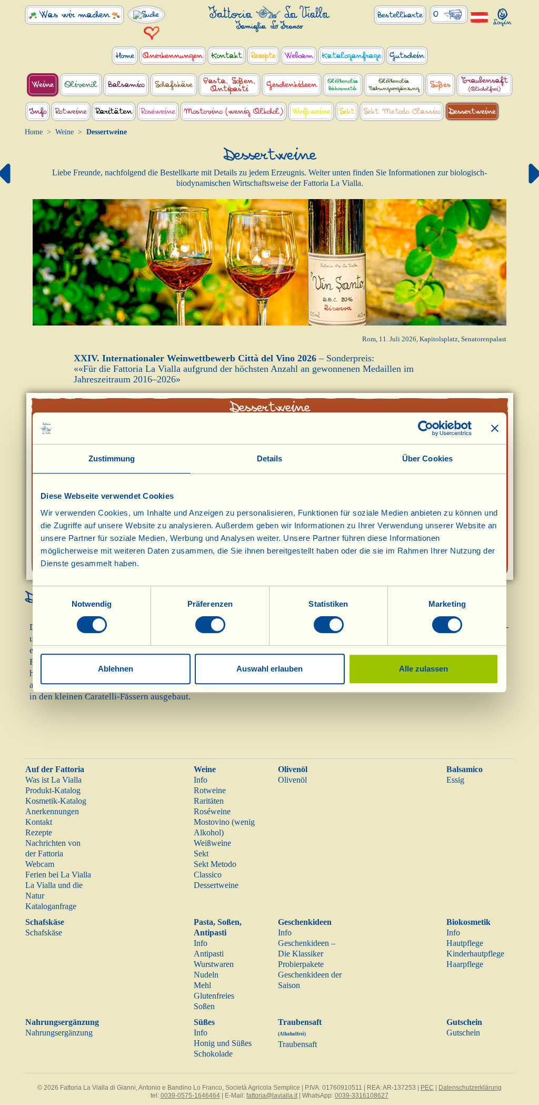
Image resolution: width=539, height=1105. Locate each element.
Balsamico (464, 769)
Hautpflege (464, 943)
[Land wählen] (479, 16)
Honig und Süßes (223, 1043)
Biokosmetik (468, 921)
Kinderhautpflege (475, 953)
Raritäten (209, 800)
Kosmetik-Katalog (55, 800)
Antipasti (209, 953)
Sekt (201, 853)
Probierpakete (301, 964)
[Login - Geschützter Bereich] (502, 15)
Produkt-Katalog (53, 790)
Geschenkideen (305, 921)
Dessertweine (216, 885)
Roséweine (212, 811)
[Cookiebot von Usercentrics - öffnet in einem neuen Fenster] (426, 428)
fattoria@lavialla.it (271, 1095)
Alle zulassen (423, 668)
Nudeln (206, 974)
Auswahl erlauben (269, 668)
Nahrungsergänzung (62, 1022)
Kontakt (38, 821)
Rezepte (38, 832)
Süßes (204, 1022)
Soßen (204, 1006)
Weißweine (212, 842)
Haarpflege (464, 964)
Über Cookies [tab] (427, 458)
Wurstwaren (214, 964)
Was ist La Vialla (53, 779)
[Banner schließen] (494, 428)
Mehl (202, 985)
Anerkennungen (52, 811)
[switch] (210, 624)
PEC (427, 1087)
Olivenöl (292, 769)
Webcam (39, 864)
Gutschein (464, 1022)
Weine (64, 132)
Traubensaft (297, 1044)
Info (200, 779)
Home (34, 132)
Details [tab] (270, 458)
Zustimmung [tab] (111, 458)
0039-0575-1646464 (190, 1095)
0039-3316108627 (361, 1095)
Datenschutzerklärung (470, 1087)
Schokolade (213, 1053)
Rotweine (210, 790)
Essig (455, 779)
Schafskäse (44, 921)
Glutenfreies (214, 995)
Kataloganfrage (50, 906)
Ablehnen (115, 668)
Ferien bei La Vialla (58, 874)
